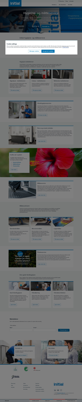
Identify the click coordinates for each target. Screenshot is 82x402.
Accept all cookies (48, 51)
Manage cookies (34, 51)
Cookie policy (65, 47)
